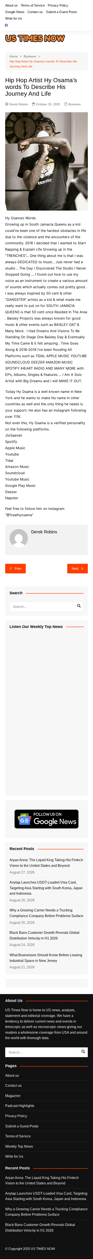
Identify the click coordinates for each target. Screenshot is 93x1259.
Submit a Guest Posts (61, 12)
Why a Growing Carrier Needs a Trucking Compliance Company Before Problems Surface (46, 913)
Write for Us (13, 18)
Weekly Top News (19, 1146)
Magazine (12, 1096)
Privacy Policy (58, 5)
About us (11, 5)
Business (74, 104)
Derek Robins (18, 104)
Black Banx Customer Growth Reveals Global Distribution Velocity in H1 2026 (44, 935)
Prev (18, 568)
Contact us (35, 12)
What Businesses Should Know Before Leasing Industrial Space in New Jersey (46, 958)
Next (75, 568)
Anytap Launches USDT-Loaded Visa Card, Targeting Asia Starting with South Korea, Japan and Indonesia (46, 888)
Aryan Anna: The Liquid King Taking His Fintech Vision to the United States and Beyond (46, 862)
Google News (14, 12)
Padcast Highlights (19, 1106)
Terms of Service (33, 5)
